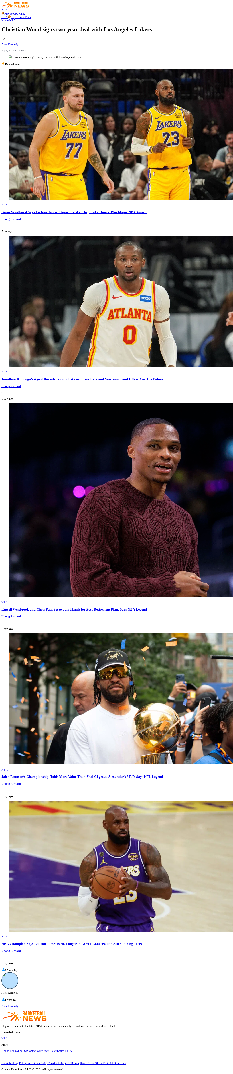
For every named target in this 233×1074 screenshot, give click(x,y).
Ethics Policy (64, 1050)
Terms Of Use (95, 1063)
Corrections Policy (37, 1063)
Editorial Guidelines (114, 1063)
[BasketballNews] (15, 6)
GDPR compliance (76, 1063)
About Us (21, 1050)
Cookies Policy (56, 1063)
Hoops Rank (8, 1050)
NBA (4, 9)
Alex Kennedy (9, 44)
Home (5, 20)
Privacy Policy (48, 1050)
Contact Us (33, 1050)
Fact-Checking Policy (13, 1063)
